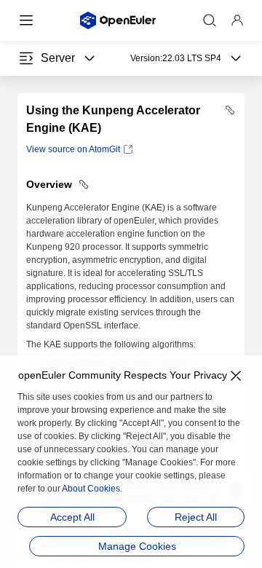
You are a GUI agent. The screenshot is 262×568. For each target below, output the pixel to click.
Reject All (196, 517)
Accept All (72, 517)
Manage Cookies (137, 546)
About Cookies (91, 489)
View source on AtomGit (73, 149)
